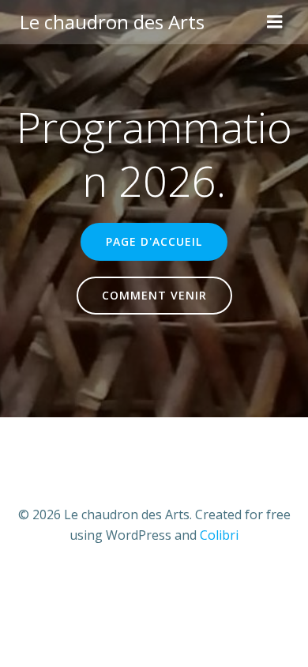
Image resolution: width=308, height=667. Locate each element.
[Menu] (274, 22)
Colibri (219, 535)
